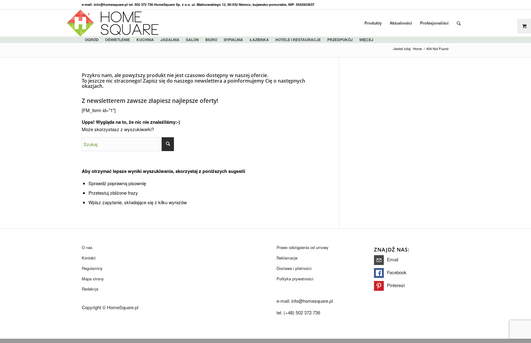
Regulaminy (92, 268)
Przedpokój (340, 39)
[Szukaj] (459, 23)
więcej (366, 39)
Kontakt (89, 258)
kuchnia (145, 39)
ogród (92, 39)
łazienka (259, 39)
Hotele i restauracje (298, 39)
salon (192, 39)
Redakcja (90, 289)
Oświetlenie (117, 39)
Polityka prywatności (295, 279)
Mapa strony (93, 279)
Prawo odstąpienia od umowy (302, 247)
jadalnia (169, 39)
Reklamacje (287, 258)
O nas (87, 247)
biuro (211, 39)
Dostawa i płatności (294, 268)
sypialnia (233, 39)
